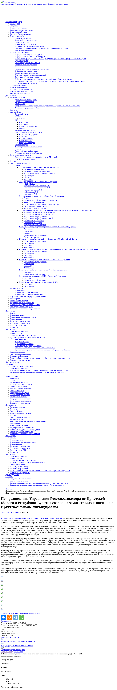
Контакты (14, 327)
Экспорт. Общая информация (26, 151)
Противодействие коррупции (21, 91)
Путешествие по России (24, 344)
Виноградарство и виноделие (21, 307)
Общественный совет (18, 32)
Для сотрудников (12, 362)
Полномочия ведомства (19, 28)
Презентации (20, 290)
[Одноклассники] (9, 617)
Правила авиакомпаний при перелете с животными (35, 348)
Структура (14, 26)
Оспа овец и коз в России (34, 221)
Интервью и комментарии (20, 321)
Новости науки (16, 319)
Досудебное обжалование (20, 93)
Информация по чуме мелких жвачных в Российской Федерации (44, 260)
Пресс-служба (10, 311)
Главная (8, 489)
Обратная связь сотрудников (26, 83)
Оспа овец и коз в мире (33, 223)
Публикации (29, 175)
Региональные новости (10, 513)
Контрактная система (18, 87)
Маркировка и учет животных (22, 303)
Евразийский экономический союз (28, 132)
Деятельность (10, 96)
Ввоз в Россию (20, 340)
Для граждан (10, 329)
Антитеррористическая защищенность (25, 309)
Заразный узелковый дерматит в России (39, 212)
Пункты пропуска (26, 139)
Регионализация (16, 288)
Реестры (13, 161)
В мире (26, 198)
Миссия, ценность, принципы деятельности (32, 69)
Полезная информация (19, 356)
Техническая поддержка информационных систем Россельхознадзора (37, 372)
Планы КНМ (20, 104)
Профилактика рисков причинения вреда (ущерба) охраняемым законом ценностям (47, 106)
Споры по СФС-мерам (28, 126)
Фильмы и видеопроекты (20, 323)
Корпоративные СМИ (18, 325)
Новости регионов (17, 315)
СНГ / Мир (28, 245)
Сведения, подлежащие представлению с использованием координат (42, 48)
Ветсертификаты (21, 114)
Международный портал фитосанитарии (17, 646)
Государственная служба (19, 52)
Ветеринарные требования (25, 130)
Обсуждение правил (27, 159)
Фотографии (29, 247)
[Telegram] (15, 617)
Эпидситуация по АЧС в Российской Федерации (38, 182)
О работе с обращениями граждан (23, 335)
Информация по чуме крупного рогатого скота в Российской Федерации (47, 227)
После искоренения (31, 237)
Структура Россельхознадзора (21, 366)
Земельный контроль (32, 613)
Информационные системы (21, 155)
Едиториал (23, 122)
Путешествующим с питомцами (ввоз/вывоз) (27, 338)
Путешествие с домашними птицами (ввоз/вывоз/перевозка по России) (42, 350)
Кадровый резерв (21, 61)
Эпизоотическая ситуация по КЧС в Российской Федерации (42, 276)
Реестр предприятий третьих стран (28, 147)
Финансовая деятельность (20, 85)
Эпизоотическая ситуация (20, 163)
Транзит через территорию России (28, 346)
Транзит (18, 149)
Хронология (28, 180)
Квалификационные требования (27, 63)
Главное (13, 313)
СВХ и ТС (23, 137)
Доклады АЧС (29, 184)
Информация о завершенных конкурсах (30, 57)
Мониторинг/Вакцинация (34, 202)
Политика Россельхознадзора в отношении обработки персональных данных (40, 358)
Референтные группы (23, 38)
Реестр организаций (27, 143)
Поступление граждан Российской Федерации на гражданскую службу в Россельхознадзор (50, 59)
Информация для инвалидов (26, 71)
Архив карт (28, 229)
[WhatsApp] (21, 617)
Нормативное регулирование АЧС (37, 188)
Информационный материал (35, 225)
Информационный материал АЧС (37, 186)
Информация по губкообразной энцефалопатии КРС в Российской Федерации (50, 239)
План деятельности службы (25, 44)
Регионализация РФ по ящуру (26, 292)
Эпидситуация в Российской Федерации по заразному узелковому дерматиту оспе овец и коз (55, 210)
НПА (17, 67)
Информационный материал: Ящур (37, 171)
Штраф (11, 613)
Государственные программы (21, 30)
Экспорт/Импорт (16, 112)
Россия (17, 165)
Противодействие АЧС (33, 190)
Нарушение (19, 613)
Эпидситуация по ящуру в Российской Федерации (39, 167)
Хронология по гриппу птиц (35, 208)
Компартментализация (19, 301)
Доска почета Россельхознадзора (27, 77)
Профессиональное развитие (26, 65)
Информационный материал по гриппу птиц (41, 200)
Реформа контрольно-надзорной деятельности (28, 296)
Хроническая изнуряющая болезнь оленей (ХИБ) (38, 282)
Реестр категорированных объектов (29, 108)
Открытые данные (22, 42)
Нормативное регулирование (35, 235)
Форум (22, 118)
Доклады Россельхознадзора (26, 40)
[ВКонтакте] (3, 617)
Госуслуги (14, 110)
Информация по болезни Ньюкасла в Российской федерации (43, 270)
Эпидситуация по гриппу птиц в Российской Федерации (41, 196)
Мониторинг (15, 299)
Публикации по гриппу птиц (35, 206)
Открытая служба (17, 36)
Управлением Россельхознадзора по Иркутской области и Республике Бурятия (31, 518)
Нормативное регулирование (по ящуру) (39, 173)
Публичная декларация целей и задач (29, 46)
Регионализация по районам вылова (29, 294)
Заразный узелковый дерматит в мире (38, 214)
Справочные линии (17, 352)
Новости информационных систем (23, 317)
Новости (27, 233)
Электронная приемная (24, 50)
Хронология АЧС (30, 194)
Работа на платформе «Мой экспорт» (29, 153)
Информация (29, 231)
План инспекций (21, 145)
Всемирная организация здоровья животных (18, 641)
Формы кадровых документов (26, 73)
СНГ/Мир (27, 178)
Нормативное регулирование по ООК (38, 219)
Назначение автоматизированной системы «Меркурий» (36, 157)
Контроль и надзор (17, 98)
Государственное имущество (21, 89)
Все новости (6, 621)
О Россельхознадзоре (13, 22)
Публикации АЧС (31, 192)
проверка (4, 613)
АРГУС (18, 116)
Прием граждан (16, 333)
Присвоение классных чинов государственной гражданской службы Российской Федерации (51, 81)
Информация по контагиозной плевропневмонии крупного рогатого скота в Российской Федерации (58, 249)
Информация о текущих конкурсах (28, 54)
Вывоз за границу (22, 342)
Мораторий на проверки (24, 102)
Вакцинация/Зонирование (34, 169)
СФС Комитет (24, 124)
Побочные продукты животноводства (25, 305)
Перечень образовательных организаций (30, 75)
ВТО (16, 120)
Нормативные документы (29, 134)
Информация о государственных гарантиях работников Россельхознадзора (44, 79)
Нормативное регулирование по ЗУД (38, 217)
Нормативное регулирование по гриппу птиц (41, 204)
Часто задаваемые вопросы (20, 354)
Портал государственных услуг (13, 650)
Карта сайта (18, 652)
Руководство (15, 24)
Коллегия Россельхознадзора (21, 34)
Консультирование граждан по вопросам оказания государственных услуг (39, 370)
